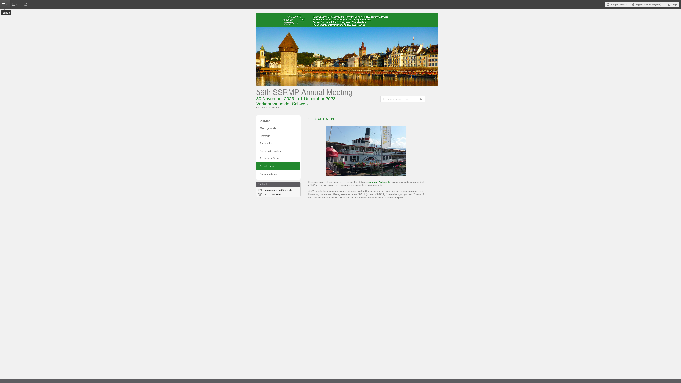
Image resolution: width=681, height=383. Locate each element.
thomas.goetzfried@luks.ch (277, 190)
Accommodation (268, 174)
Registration (266, 143)
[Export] (5, 4)
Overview (265, 121)
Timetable (265, 136)
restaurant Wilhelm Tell (379, 182)
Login (674, 4)
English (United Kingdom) (648, 4)
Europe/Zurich (618, 4)
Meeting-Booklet (268, 128)
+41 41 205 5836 (272, 194)
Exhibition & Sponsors (271, 158)
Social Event (267, 166)
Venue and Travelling (270, 151)
